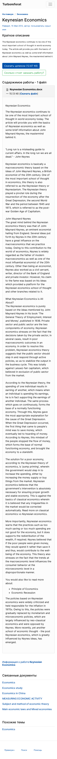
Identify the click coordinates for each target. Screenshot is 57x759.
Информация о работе (22, 663)
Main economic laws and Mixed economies (27, 709)
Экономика (22, 14)
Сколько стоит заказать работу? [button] (24, 72)
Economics (8, 682)
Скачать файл (28, 93)
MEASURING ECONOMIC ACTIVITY (22, 698)
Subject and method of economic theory (25, 703)
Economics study (12, 687)
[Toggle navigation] (50, 4)
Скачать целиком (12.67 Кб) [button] (21, 65)
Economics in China (13, 693)
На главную (8, 14)
